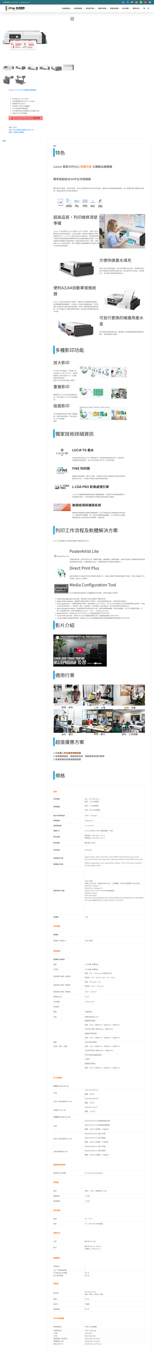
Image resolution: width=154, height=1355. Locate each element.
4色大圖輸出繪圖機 (19, 130)
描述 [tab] (4, 141)
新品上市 (30, 130)
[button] (148, 8)
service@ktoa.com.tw (24, 2)
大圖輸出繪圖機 (18, 132)
